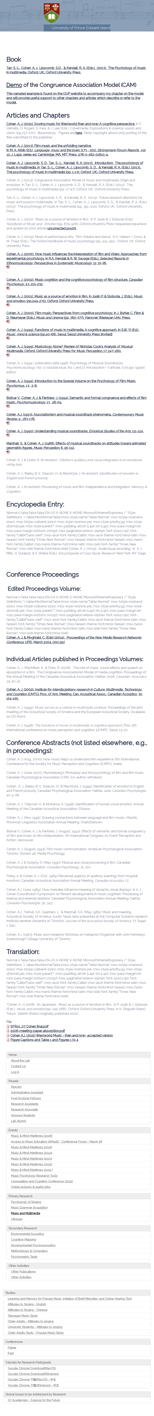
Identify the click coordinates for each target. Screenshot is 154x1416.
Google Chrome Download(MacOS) (32, 1368)
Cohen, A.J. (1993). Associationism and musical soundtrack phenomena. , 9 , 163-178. (75, 417)
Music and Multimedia (25, 1213)
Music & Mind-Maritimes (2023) (31, 1158)
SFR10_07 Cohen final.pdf (29, 1026)
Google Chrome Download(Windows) (33, 1373)
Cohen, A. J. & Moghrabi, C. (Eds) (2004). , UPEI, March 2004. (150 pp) (73, 640)
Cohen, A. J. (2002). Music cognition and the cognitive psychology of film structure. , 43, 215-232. (74, 282)
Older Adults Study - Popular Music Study (36, 1332)
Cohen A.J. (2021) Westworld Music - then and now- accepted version (61, 1035)
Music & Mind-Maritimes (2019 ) (32, 1170)
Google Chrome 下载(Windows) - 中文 (33, 1385)
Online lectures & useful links (31, 1187)
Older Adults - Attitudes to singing (31, 1321)
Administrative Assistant (27, 1092)
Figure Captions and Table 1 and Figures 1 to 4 (44, 1040)
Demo (14, 85)
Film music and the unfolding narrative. (62, 146)
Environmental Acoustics (27, 1233)
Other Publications (23, 1271)
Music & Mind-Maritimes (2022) (31, 1164)
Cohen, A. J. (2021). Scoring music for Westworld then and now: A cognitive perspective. (70, 124)
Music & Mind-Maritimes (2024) (31, 1152)
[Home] (52, 13)
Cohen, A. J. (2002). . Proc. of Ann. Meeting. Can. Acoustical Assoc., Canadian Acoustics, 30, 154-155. (74, 694)
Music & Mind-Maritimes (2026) (31, 1135)
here (79, 133)
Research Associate (24, 1109)
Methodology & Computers (29, 1251)
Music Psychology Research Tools (34, 1175)
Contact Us (18, 1066)
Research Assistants (24, 1104)
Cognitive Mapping (23, 1239)
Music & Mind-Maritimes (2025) (31, 1147)
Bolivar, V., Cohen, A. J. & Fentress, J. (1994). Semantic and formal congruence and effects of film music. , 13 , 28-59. (76, 400)
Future (12, 1347)
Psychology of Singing (26, 1202)
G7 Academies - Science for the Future (34, 1400)
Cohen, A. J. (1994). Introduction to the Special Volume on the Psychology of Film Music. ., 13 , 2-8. (71, 383)
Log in (15, 1072)
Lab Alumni (18, 1121)
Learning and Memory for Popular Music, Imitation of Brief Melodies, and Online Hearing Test (70, 1298)
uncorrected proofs (62, 228)
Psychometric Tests (24, 1256)
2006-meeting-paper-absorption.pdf (37, 1031)
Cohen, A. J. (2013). (20, 146)
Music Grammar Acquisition (29, 1207)
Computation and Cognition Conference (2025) (42, 1181)
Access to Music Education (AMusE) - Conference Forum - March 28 (56, 1141)
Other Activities (21, 1277)
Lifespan (16, 1219)
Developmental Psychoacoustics (33, 1245)
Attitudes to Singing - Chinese (28, 1310)
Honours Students (23, 1115)
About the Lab (20, 1060)
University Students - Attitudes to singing (35, 1327)
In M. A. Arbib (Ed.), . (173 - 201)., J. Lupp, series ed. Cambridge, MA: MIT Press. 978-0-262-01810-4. (76, 152)
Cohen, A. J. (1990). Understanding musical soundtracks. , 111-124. (75, 431)
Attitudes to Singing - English (27, 1304)
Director (16, 1086)
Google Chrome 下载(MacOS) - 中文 (32, 1379)
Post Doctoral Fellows (26, 1098)
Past (11, 1353)
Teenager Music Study (23, 1315)
